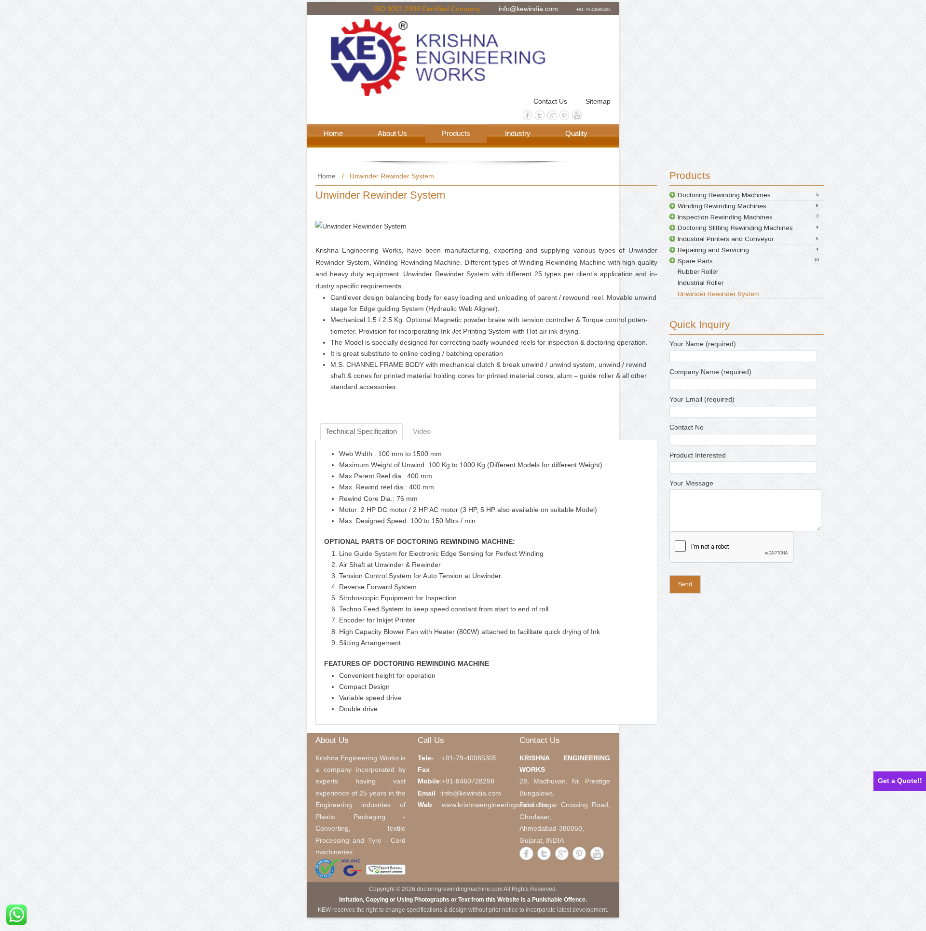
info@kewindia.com (528, 8)
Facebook (527, 115)
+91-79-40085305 (593, 9)
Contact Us (550, 101)
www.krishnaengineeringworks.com (495, 805)
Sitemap (598, 101)
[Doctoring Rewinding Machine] (450, 57)
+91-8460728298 (468, 781)
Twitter (540, 115)
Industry (518, 133)
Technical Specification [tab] (361, 431)
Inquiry (391, 152)
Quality (576, 133)
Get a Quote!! (900, 780)
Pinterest (564, 115)
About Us (392, 133)
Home (333, 133)
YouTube (577, 115)
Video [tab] (422, 431)
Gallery (335, 152)
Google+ (552, 115)
